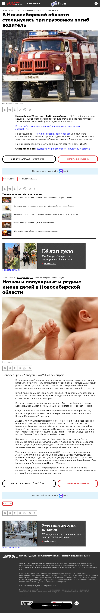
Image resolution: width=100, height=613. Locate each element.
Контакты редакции (27, 556)
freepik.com (7, 362)
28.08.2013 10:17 (8, 11)
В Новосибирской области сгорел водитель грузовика (36, 231)
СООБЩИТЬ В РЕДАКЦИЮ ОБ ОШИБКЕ (76, 556)
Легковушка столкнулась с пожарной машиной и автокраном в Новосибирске (46, 214)
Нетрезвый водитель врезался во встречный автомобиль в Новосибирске (44, 206)
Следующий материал (51, 606)
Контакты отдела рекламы (49, 556)
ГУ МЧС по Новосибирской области (51, 134)
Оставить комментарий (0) (78, 159)
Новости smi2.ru (11, 270)
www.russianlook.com (16, 103)
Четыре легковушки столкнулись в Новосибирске (34, 223)
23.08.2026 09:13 (8, 278)
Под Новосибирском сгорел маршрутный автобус (62, 149)
